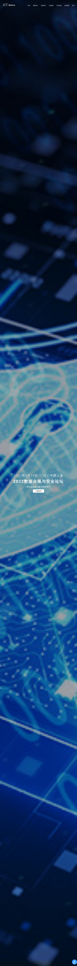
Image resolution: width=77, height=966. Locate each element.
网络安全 (11, 5)
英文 (73, 5)
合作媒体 (51, 5)
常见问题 (59, 5)
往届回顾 (66, 5)
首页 (29, 5)
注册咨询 (43, 5)
